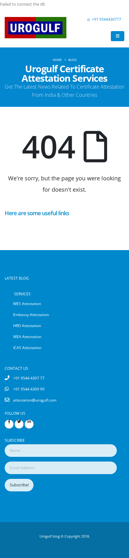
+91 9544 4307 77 (28, 377)
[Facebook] (9, 424)
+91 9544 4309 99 (28, 388)
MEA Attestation (27, 336)
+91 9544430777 (106, 19)
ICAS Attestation (27, 347)
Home (57, 59)
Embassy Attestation (31, 314)
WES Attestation (27, 303)
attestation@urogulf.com (34, 399)
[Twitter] (19, 424)
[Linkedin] (29, 424)
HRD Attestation (27, 325)
